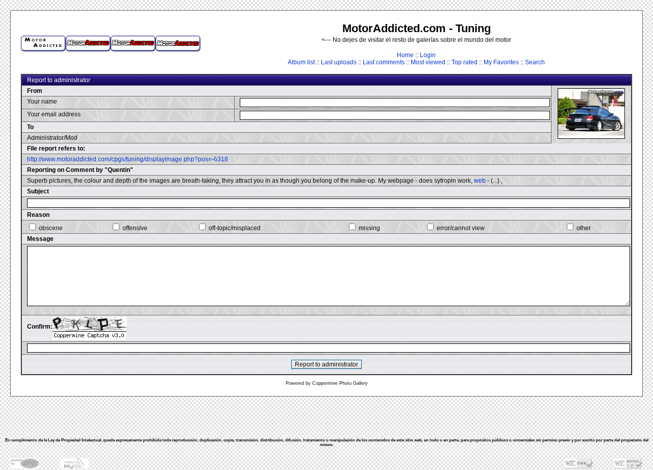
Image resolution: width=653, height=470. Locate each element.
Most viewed (428, 62)
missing (369, 228)
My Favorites (501, 62)
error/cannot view (461, 228)
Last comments (384, 62)
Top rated (464, 62)
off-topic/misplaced (235, 228)
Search (535, 62)
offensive (134, 228)
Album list (301, 62)
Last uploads (339, 62)
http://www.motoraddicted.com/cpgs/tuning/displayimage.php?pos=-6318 (127, 159)
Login (428, 55)
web (480, 180)
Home (405, 55)
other (583, 228)
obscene (51, 228)
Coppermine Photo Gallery (340, 383)
